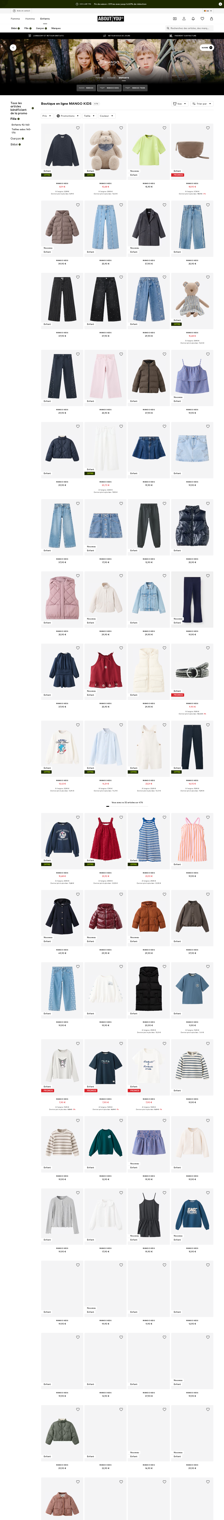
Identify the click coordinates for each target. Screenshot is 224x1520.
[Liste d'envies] (202, 19)
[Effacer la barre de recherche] (211, 28)
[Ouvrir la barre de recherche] (167, 28)
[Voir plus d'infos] (62, 196)
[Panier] (212, 19)
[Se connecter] (184, 19)
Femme (15, 18)
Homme (30, 18)
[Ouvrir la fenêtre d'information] (220, 4)
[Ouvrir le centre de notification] (193, 19)
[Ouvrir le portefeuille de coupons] (175, 19)
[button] (179, 103)
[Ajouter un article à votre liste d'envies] (78, 128)
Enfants (45, 18)
